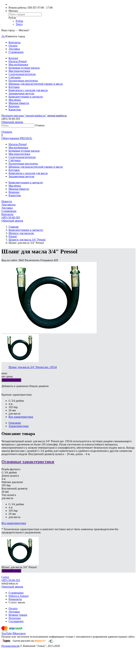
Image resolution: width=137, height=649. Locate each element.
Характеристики (19, 426)
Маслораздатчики (19, 70)
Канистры (15, 109)
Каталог (13, 58)
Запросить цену (11, 380)
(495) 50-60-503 (10, 217)
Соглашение (16, 621)
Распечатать (32, 260)
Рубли (19, 20)
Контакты (15, 42)
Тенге (19, 24)
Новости (6, 201)
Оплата (13, 45)
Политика (15, 618)
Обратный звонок (12, 121)
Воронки (14, 106)
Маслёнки (15, 99)
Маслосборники (18, 64)
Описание (15, 422)
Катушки (14, 87)
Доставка (14, 48)
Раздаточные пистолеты (23, 80)
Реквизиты (15, 599)
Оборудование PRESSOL (16, 138)
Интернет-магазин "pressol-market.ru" (24, 115)
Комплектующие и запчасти (26, 96)
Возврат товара (18, 614)
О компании (16, 52)
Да (3, 36)
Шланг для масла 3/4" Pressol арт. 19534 (33, 367)
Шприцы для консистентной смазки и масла (36, 83)
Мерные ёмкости (19, 103)
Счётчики (15, 77)
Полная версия (10, 645)
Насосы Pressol (18, 61)
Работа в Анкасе (19, 595)
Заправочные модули (21, 93)
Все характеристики (21, 416)
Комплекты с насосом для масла (28, 90)
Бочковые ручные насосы (24, 67)
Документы (8, 204)
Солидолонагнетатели (22, 74)
